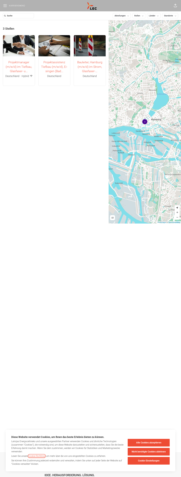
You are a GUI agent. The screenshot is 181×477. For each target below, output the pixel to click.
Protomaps (162, 222)
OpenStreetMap (174, 222)
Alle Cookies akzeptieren (148, 442)
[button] (175, 6)
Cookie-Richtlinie (36, 456)
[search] (19, 15)
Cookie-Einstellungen (149, 460)
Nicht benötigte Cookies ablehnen (149, 451)
